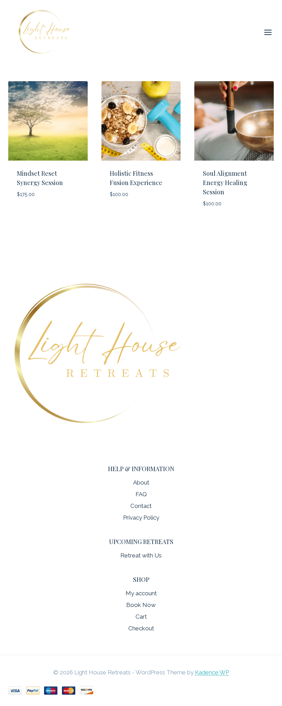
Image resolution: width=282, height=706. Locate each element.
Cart (141, 616)
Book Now (141, 604)
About (141, 482)
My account (141, 593)
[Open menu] (271, 32)
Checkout (141, 628)
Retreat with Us (141, 555)
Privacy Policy (141, 517)
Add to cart (34, 214)
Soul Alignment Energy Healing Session (225, 182)
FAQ (141, 494)
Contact (141, 505)
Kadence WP (212, 672)
